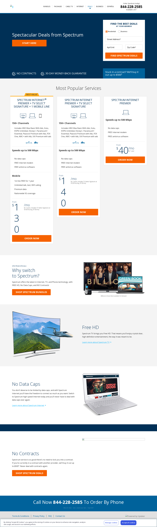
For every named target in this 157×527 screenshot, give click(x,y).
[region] (78, 523)
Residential (112, 31)
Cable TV (69, 6)
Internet (80, 6)
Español (110, 6)
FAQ (50, 516)
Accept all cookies (128, 523)
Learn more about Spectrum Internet (28, 405)
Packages (58, 6)
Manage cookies (111, 523)
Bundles (46, 6)
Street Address (114, 39)
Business (99, 6)
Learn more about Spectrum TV (96, 342)
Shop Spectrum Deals (29, 473)
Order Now (31, 238)
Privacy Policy (38, 516)
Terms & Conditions (20, 516)
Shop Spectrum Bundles (31, 292)
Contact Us (60, 516)
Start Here (29, 43)
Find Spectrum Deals (124, 55)
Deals (90, 6)
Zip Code (131, 47)
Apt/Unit (110, 47)
